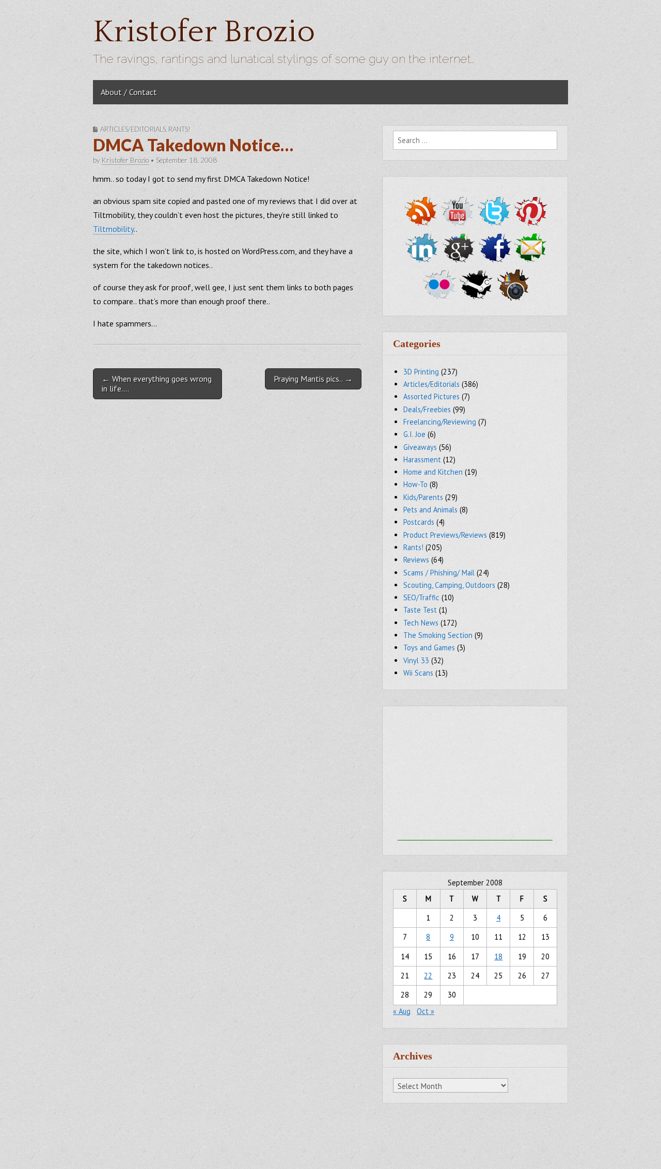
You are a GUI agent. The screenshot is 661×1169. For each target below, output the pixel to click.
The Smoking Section (438, 635)
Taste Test (420, 610)
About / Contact (129, 92)
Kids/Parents (423, 497)
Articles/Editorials (133, 129)
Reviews (416, 560)
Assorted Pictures (431, 396)
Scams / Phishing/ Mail (439, 573)
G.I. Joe (414, 434)
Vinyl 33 (416, 660)
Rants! (179, 129)
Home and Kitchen (433, 472)
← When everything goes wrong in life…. (157, 383)
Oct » (425, 1011)
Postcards (418, 522)
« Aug (402, 1011)
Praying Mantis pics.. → (313, 378)
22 (428, 975)
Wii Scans (418, 673)
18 (498, 956)
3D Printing (421, 372)
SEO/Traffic (421, 597)
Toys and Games (429, 647)
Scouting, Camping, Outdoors (449, 585)
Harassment (422, 459)
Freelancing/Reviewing (439, 422)
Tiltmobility (113, 229)
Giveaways (420, 447)
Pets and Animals (430, 510)
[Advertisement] (475, 775)
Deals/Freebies (427, 409)
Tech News (420, 623)
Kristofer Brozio (204, 32)
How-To (415, 484)
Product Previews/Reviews (445, 535)
